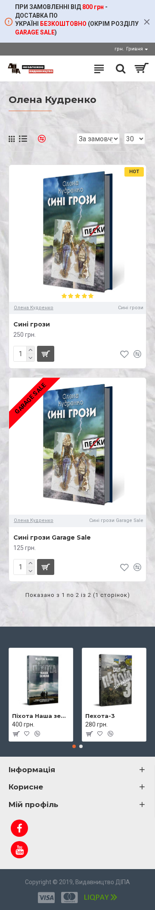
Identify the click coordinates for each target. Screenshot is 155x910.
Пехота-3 (100, 715)
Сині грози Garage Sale (52, 537)
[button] (74, 746)
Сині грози (31, 324)
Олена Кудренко (33, 308)
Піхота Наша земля (41, 715)
